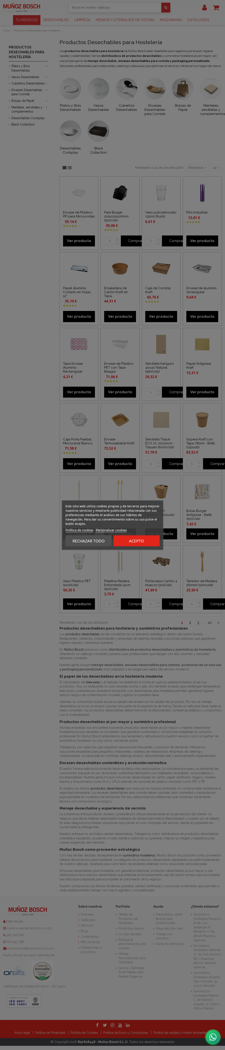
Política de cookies (79, 530)
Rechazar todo (89, 540)
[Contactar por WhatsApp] (213, 1037)
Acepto (136, 540)
